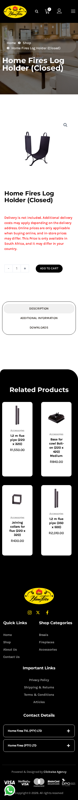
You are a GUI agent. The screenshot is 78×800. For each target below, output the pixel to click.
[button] (65, 125)
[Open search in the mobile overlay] (37, 11)
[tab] (39, 731)
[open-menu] (73, 11)
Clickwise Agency (55, 772)
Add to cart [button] (17, 457)
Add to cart (49, 268)
